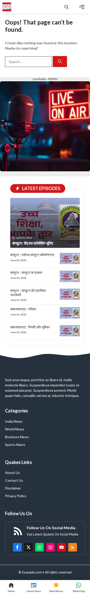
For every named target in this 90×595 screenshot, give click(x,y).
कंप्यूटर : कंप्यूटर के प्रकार (26, 272)
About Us (12, 472)
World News (14, 429)
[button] (67, 7)
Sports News (15, 444)
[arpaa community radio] (6, 7)
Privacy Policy (15, 496)
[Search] (60, 61)
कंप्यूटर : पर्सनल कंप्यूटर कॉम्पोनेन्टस (32, 255)
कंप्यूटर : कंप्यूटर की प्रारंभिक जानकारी (28, 292)
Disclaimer (13, 488)
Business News (17, 437)
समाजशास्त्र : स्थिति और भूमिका (30, 327)
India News (13, 421)
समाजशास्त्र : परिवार (23, 309)
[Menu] (82, 7)
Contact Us (14, 480)
